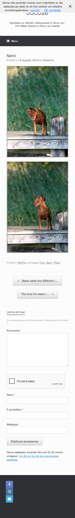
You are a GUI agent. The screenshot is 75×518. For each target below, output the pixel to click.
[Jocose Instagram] (9, 491)
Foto (42, 262)
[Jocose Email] (9, 499)
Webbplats (12, 424)
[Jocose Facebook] (9, 484)
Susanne (48, 60)
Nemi (49, 262)
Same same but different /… (37, 281)
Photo (56, 262)
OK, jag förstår (52, 10)
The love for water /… (37, 294)
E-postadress (15, 409)
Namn (11, 394)
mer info (35, 10)
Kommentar (14, 330)
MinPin (22, 262)
